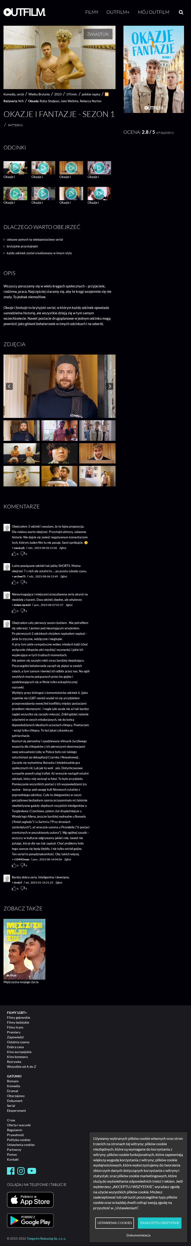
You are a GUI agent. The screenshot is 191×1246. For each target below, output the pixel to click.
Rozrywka (14, 1062)
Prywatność (15, 1135)
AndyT (18, 882)
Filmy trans (15, 1027)
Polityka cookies (19, 1140)
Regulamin (14, 1130)
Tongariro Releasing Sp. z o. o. (46, 1238)
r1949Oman (21, 859)
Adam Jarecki (22, 605)
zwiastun (98, 34)
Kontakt (13, 1159)
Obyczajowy (16, 1096)
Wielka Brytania (39, 94)
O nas (11, 1120)
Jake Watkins (69, 101)
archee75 (20, 576)
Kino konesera (17, 1057)
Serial (11, 1106)
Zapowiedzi (15, 1037)
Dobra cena (15, 1047)
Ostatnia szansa (18, 1042)
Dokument (14, 1101)
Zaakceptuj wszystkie (159, 1223)
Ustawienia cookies (21, 1145)
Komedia (13, 1086)
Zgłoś (62, 548)
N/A (21, 101)
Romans (13, 1081)
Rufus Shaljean (49, 101)
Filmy (92, 12)
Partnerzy (14, 1150)
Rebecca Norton (90, 101)
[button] (153, 112)
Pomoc (12, 1154)
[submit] (181, 12)
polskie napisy (91, 94)
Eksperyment (16, 1110)
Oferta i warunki (19, 1125)
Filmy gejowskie (18, 1017)
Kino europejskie (19, 1052)
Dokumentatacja (138, 1235)
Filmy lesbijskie (18, 1022)
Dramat (12, 1091)
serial (20, 94)
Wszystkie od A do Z (21, 1067)
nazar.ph (19, 548)
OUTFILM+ (118, 12)
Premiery (13, 1032)
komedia (9, 94)
